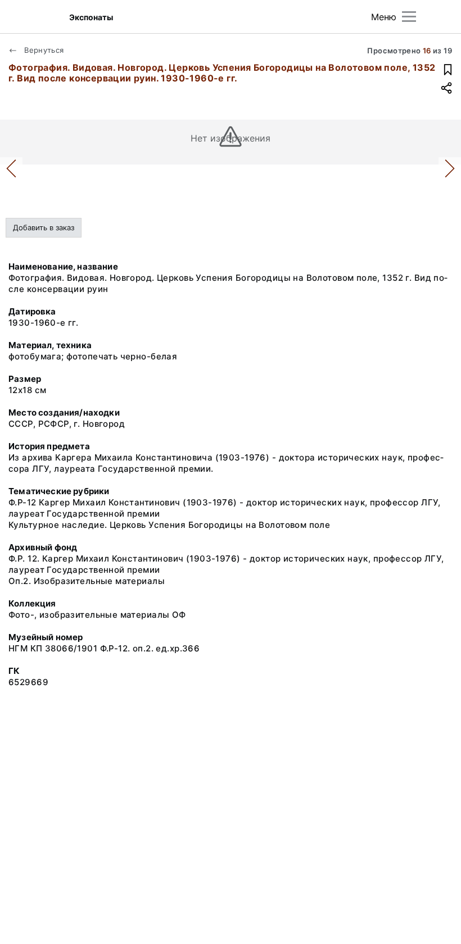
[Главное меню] (409, 17)
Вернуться (43, 49)
